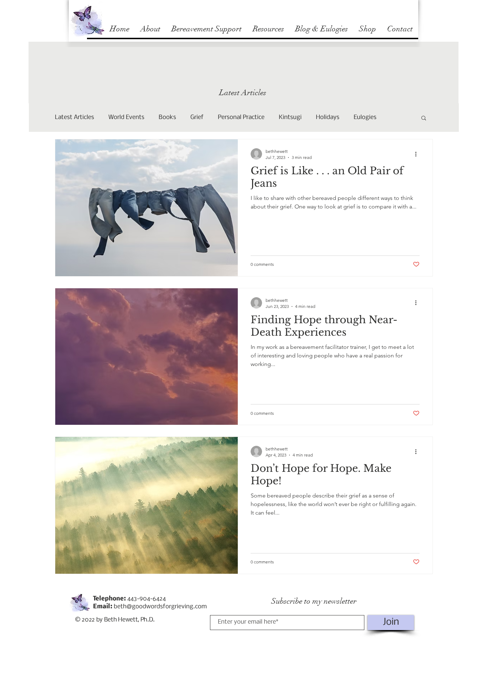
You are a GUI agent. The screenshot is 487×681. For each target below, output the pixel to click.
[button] (423, 118)
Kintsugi (290, 117)
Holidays (327, 117)
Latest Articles (74, 117)
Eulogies (365, 117)
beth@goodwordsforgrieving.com (160, 606)
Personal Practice (241, 117)
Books (167, 117)
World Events (126, 117)
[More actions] (418, 154)
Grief (197, 117)
